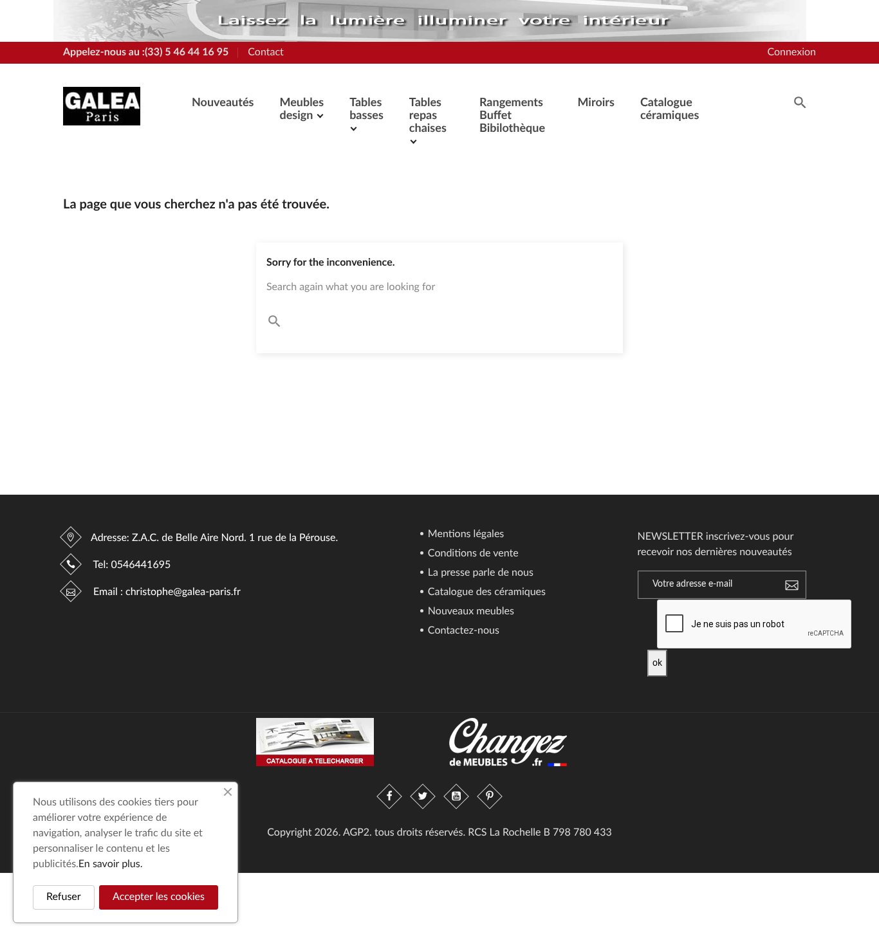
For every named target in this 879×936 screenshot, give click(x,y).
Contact (265, 53)
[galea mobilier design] (429, 21)
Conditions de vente (472, 554)
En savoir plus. (111, 864)
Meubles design (301, 109)
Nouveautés (223, 103)
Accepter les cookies (159, 897)
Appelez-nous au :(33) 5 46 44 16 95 (145, 53)
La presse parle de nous (479, 573)
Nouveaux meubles (469, 612)
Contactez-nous (462, 631)
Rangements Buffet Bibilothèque (512, 115)
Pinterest (490, 796)
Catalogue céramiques (669, 109)
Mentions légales (464, 534)
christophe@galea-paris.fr (183, 592)
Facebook (389, 796)
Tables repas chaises (428, 115)
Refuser (63, 897)
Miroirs (595, 103)
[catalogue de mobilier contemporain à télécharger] (315, 742)
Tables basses (366, 109)
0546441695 (141, 565)
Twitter (423, 796)
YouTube (456, 796)
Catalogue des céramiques (485, 592)
